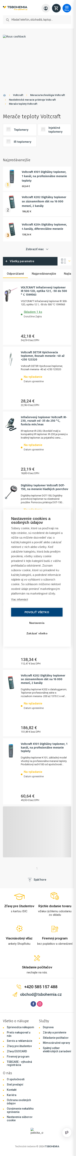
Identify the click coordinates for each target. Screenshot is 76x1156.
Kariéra (11, 1095)
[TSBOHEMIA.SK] (15, 8)
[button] (44, 313)
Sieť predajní (15, 1084)
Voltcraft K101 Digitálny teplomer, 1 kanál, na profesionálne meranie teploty (44, 176)
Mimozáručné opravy (56, 1042)
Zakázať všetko (37, 633)
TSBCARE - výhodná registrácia (19, 1063)
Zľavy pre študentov (19, 1046)
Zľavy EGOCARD (17, 1051)
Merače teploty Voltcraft (23, 103)
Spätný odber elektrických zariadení (57, 1049)
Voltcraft (18, 95)
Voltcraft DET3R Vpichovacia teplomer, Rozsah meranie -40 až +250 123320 (43, 356)
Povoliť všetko (37, 612)
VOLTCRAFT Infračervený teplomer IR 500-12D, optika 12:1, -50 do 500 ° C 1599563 (44, 291)
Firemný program (18, 1056)
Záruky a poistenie (54, 1032)
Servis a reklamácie (19, 1040)
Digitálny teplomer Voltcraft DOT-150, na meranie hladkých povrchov (44, 487)
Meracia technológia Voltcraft (47, 95)
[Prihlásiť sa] (46, 8)
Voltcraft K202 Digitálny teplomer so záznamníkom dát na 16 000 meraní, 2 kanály (44, 201)
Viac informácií (19, 599)
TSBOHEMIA (52, 1146)
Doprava (48, 1027)
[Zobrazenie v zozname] (64, 261)
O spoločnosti (16, 1079)
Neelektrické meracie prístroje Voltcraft (32, 99)
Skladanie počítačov (55, 1037)
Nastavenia (36, 623)
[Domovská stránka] (4, 95)
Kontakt (11, 1089)
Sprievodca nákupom (20, 1027)
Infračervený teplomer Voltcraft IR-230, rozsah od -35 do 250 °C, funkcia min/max (44, 420)
